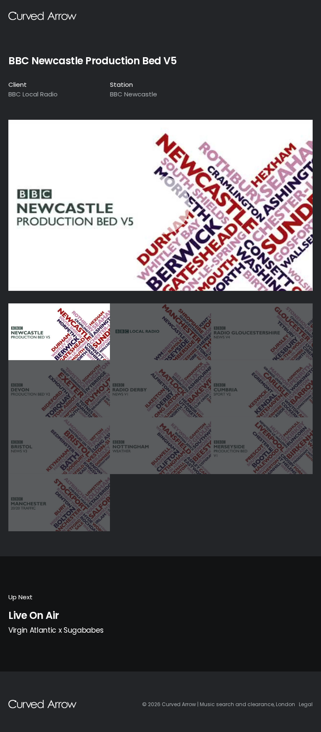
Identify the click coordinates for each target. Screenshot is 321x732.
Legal (306, 704)
